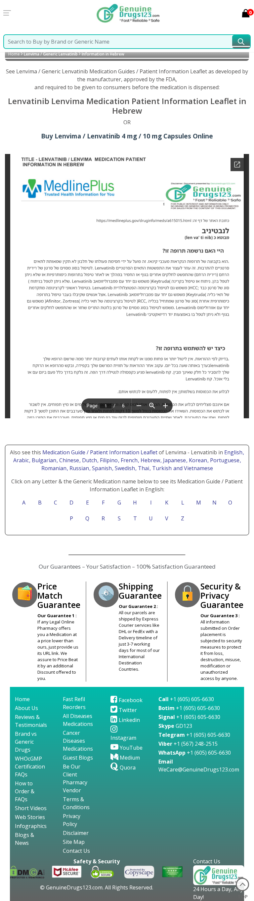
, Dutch (88, 460)
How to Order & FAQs (24, 791)
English (233, 452)
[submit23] (241, 41)
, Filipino (108, 460)
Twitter (127, 710)
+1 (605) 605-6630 (186, 699)
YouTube (130, 747)
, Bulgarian (43, 460)
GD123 (175, 726)
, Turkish (161, 468)
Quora (127, 767)
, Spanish (101, 468)
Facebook (130, 700)
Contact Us (76, 850)
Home (14, 54)
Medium (129, 757)
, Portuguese (224, 460)
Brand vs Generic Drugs (26, 741)
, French (128, 460)
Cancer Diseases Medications (78, 740)
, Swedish (124, 468)
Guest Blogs (78, 757)
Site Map (74, 841)
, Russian (78, 468)
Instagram (123, 737)
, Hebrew (149, 460)
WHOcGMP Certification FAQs (30, 766)
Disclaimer (76, 833)
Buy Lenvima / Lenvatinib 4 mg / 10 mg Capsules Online (127, 135)
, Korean (197, 460)
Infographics (31, 826)
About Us (26, 708)
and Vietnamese (192, 468)
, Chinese (68, 460)
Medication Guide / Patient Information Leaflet (99, 452)
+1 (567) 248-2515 (188, 743)
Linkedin (128, 720)
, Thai (142, 468)
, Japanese (173, 460)
